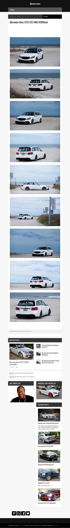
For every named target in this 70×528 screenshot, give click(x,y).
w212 (30, 331)
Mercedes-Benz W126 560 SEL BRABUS (23, 373)
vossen (27, 331)
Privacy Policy (56, 525)
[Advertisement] (35, 30)
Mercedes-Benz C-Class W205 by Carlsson (48, 423)
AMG (19, 16)
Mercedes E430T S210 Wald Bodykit (47, 503)
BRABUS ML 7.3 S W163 (43, 483)
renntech (19, 331)
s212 (24, 331)
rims (22, 331)
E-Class (15, 331)
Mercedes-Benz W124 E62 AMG (45, 446)
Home (12, 16)
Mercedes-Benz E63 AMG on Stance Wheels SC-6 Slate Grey (50, 362)
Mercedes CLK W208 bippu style (46, 465)
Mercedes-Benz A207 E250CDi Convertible (19, 363)
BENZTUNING (21, 525)
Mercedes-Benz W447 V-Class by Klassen (25, 376)
